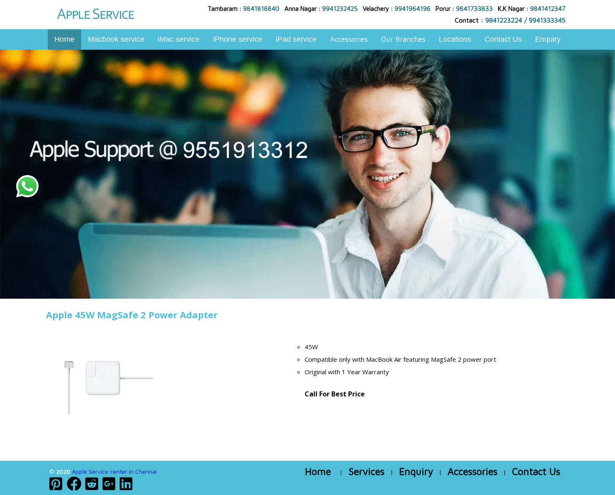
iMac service (179, 39)
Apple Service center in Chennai (114, 471)
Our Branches (403, 39)
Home (64, 39)
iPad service (296, 39)
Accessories (349, 39)
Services (366, 471)
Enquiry (548, 39)
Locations (455, 39)
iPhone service (237, 39)
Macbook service (116, 39)
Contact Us (503, 39)
